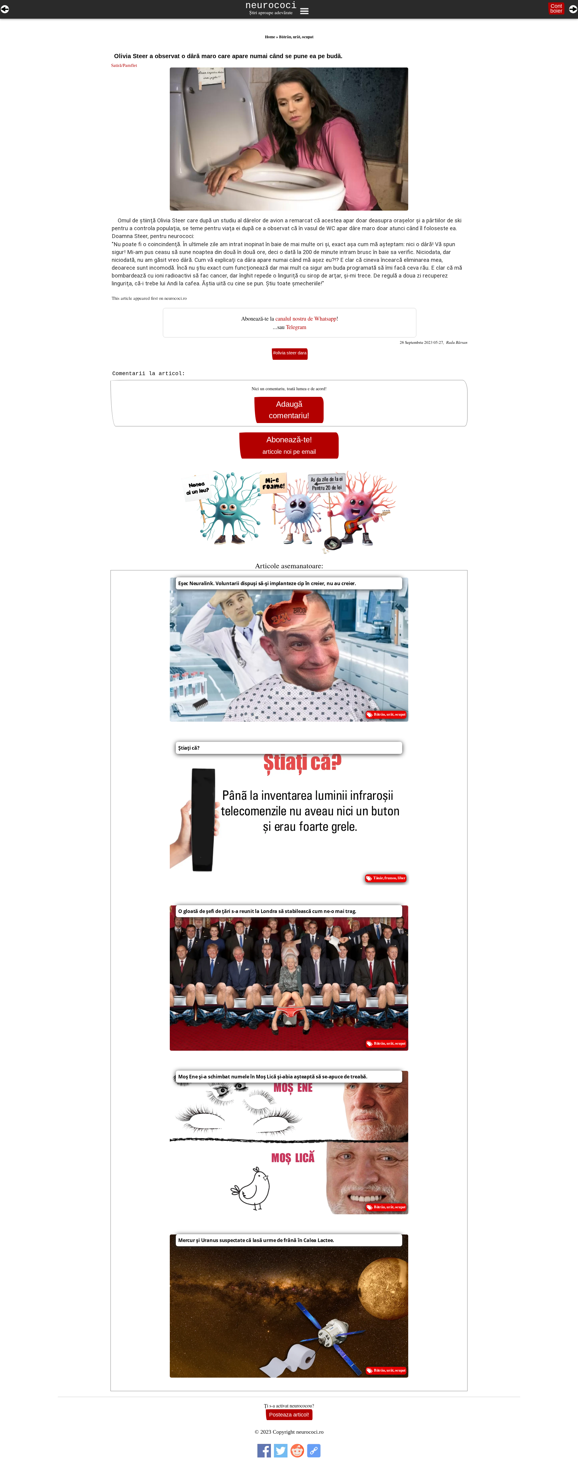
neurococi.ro (175, 298)
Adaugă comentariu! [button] (289, 410)
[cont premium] (289, 512)
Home (270, 37)
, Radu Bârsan (455, 342)
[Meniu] (304, 11)
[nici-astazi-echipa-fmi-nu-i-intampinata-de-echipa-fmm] (573, 8)
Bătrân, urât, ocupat (296, 37)
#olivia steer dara (289, 352)
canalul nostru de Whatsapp (305, 318)
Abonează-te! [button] (289, 445)
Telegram (296, 327)
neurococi (271, 5)
